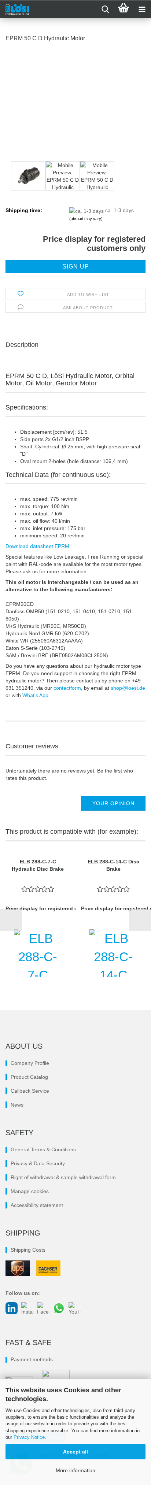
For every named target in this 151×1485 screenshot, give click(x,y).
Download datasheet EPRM (37, 546)
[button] (11, 920)
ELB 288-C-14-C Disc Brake (113, 865)
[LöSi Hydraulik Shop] (14, 9)
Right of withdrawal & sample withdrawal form (63, 1177)
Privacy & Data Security (38, 1163)
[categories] (142, 9)
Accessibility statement (37, 1205)
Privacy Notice (29, 1437)
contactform (67, 688)
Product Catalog (29, 1077)
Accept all (75, 1452)
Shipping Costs (28, 1249)
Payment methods (32, 1359)
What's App (35, 695)
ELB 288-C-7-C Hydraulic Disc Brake (38, 865)
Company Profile (30, 1063)
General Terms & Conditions (43, 1149)
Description (21, 344)
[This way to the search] (105, 9)
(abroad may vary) (86, 218)
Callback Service (30, 1090)
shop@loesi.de (128, 688)
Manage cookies (30, 1191)
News (17, 1104)
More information (75, 1470)
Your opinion (113, 803)
